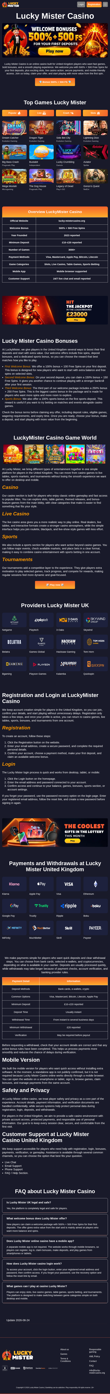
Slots (93, 113)
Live (39, 113)
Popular (12, 113)
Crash (66, 113)
